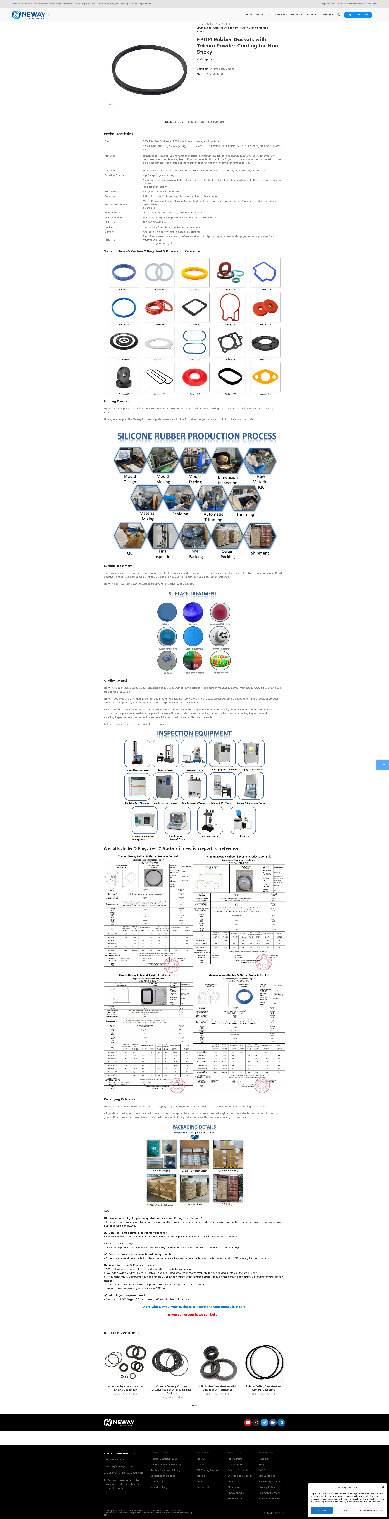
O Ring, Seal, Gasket (219, 24)
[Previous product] (277, 27)
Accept (321, 1510)
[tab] (174, 120)
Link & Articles (267, 1475)
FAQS (262, 1470)
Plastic (201, 1458)
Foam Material (205, 1487)
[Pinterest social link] (215, 74)
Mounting (233, 1487)
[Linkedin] (281, 1422)
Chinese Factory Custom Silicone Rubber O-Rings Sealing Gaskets (171, 1390)
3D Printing (156, 1481)
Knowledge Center (270, 1481)
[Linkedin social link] (218, 74)
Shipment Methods (269, 1492)
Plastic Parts (235, 1458)
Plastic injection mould (163, 1458)
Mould (200, 1481)
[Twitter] (264, 1422)
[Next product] (283, 27)
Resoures (264, 1458)
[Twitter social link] (211, 74)
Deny (346, 1510)
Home (200, 24)
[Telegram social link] (222, 74)
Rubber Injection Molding (165, 1470)
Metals (201, 1475)
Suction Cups (235, 1498)
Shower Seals (236, 1492)
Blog (261, 1464)
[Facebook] (273, 1422)
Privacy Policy (267, 1487)
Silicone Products (238, 1470)
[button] (382, 1487)
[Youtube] (248, 1422)
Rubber (201, 1464)
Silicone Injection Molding (165, 1464)
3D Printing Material (208, 1470)
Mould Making (158, 1487)
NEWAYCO (279, 1512)
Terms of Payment (269, 1498)
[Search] (339, 15)
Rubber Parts (235, 1464)
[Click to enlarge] (110, 103)
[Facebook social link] (207, 74)
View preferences (371, 1510)
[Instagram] (256, 1422)
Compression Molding (163, 1475)
